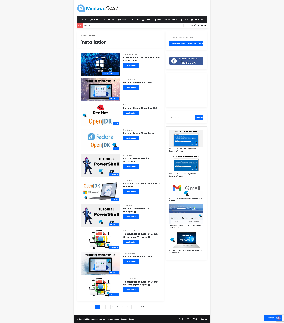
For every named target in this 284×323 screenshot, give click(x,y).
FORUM (83, 20)
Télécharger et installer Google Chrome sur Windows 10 (141, 235)
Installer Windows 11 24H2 (137, 82)
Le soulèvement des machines (94, 25)
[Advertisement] (164, 7)
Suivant (141, 307)
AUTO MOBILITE (172, 20)
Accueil (84, 36)
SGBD (158, 20)
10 (128, 307)
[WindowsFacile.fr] (97, 8)
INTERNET (124, 20)
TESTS (185, 20)
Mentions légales (113, 319)
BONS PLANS (198, 20)
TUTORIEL (96, 20)
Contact (131, 319)
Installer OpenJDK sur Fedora (139, 133)
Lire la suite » (131, 65)
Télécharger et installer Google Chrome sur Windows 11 (141, 283)
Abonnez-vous (272, 318)
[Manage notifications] (279, 318)
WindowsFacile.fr (201, 319)
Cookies (124, 319)
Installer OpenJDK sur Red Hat (140, 108)
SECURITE (148, 20)
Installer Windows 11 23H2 (137, 256)
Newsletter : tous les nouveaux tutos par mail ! (187, 44)
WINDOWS (109, 20)
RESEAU (136, 20)
